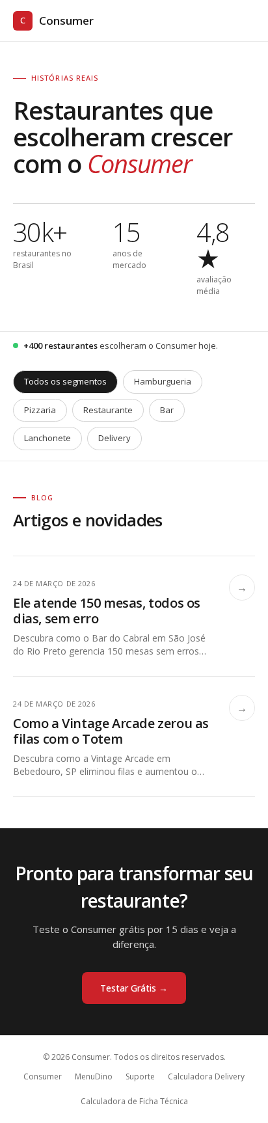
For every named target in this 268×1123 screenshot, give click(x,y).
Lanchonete (47, 438)
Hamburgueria (162, 381)
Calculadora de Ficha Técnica (134, 1101)
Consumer (57, 20)
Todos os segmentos (65, 381)
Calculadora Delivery (206, 1076)
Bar (167, 410)
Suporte (140, 1076)
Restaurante (108, 410)
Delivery (114, 438)
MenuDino (94, 1076)
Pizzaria (40, 410)
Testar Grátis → (134, 988)
